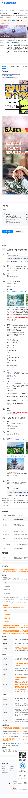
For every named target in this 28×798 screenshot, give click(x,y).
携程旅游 (2, 10)
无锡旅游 (6, 10)
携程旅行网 (8, 3)
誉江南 (9, 42)
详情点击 (16, 745)
